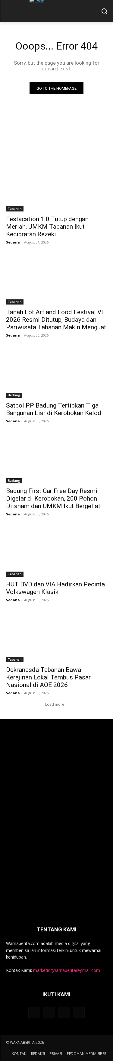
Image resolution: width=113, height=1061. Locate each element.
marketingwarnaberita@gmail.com (66, 970)
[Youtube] (79, 1012)
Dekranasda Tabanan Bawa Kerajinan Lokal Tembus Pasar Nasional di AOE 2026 (48, 677)
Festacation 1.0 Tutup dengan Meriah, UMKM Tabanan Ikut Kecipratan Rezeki (47, 226)
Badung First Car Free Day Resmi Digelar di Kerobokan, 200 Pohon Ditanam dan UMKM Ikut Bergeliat (53, 498)
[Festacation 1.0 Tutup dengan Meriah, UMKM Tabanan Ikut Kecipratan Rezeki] (56, 186)
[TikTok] (64, 1012)
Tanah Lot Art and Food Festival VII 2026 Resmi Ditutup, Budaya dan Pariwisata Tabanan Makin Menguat (56, 319)
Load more (54, 704)
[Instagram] (49, 1012)
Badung (14, 395)
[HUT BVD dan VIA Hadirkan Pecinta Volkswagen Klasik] (56, 551)
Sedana (13, 242)
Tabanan (15, 209)
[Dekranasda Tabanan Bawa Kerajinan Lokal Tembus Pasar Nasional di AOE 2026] (56, 637)
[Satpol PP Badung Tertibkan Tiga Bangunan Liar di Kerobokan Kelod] (56, 372)
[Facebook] (34, 1012)
